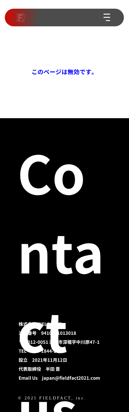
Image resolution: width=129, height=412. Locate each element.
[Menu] (107, 17)
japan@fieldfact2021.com (71, 378)
